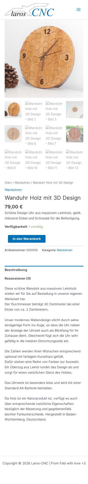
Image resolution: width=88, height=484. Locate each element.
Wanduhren (22, 182)
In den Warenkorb (27, 239)
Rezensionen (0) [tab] (18, 278)
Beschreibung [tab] (16, 270)
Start (8, 182)
